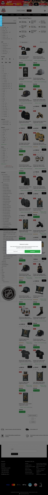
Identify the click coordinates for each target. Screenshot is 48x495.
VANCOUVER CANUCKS (7, 227)
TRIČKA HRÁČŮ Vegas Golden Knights (9, 232)
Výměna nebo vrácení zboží (41, 474)
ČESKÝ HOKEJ (4, 266)
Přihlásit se (14, 453)
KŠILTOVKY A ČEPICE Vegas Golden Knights (9, 234)
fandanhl (3, 466)
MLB (2, 269)
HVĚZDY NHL (4, 261)
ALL (2, 278)
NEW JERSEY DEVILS (6, 209)
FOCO (4, 158)
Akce (4, 29)
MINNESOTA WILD (6, 204)
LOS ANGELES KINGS (6, 202)
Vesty (4, 132)
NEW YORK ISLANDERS (6, 210)
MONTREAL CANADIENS (7, 206)
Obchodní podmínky (28, 472)
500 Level (5, 150)
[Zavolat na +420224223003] (2, 6)
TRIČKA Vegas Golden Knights (8, 231)
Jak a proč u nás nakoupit (40, 468)
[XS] (2, 59)
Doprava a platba (28, 469)
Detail (44, 105)
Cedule (5, 137)
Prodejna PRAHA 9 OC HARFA (30, 466)
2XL (19, 130)
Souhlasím (32, 251)
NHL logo (4, 260)
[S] (6, 59)
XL (33, 108)
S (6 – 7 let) (5, 104)
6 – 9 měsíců (5, 81)
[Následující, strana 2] (33, 419)
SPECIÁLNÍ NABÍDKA (5, 264)
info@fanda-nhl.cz (5, 474)
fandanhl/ (3, 464)
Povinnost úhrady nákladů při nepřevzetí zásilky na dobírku (41, 464)
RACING (3, 275)
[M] (10, 59)
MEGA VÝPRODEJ (5, 174)
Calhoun (5, 155)
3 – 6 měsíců (5, 80)
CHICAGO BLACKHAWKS (7, 201)
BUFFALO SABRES (6, 187)
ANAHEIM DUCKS (5, 184)
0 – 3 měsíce (5, 73)
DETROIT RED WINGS (6, 196)
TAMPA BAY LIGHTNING (7, 223)
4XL (4, 65)
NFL (2, 267)
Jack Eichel (5, 47)
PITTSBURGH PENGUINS (7, 216)
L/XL (4, 72)
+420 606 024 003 (5, 470)
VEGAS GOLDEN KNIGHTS (7, 229)
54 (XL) (4, 98)
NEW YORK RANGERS (6, 212)
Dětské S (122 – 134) (7, 83)
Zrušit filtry (8, 166)
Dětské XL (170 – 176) (7, 88)
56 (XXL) (5, 100)
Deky (4, 135)
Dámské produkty (6, 121)
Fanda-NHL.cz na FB (5, 468)
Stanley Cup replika (7, 129)
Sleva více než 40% (6, 179)
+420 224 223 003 (5, 472)
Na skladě (5, 27)
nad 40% (5, 35)
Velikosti (37, 472)
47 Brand (5, 148)
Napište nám (27, 468)
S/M (4, 68)
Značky (3, 280)
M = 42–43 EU (6, 113)
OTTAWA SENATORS (6, 213)
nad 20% (5, 37)
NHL (2, 182)
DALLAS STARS (5, 195)
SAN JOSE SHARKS (6, 218)
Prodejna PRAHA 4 (25, 6)
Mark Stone (5, 50)
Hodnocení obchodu (28, 471)
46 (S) (4, 93)
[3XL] (10, 62)
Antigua (5, 153)
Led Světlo (5, 131)
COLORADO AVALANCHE (7, 192)
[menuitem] (4, 14)
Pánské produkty (7, 124)
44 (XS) (4, 91)
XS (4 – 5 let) (5, 103)
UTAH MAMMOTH (6, 226)
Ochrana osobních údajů (29, 474)
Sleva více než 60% (6, 178)
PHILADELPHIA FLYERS (6, 215)
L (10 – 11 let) (6, 108)
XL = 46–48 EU (6, 116)
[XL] (2, 62)
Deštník (5, 134)
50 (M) (4, 95)
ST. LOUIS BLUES (6, 221)
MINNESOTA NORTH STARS (8, 256)
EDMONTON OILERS (6, 198)
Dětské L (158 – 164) (7, 86)
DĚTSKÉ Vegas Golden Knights (8, 239)
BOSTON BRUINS (6, 185)
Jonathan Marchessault (7, 48)
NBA (2, 270)
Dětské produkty (6, 122)
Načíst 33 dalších (32, 415)
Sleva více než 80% (6, 176)
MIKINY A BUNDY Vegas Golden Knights (9, 236)
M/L (4, 70)
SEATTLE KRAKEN (6, 220)
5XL (4, 67)
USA (4, 101)
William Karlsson (6, 51)
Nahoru (33, 421)
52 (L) (4, 96)
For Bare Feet (6, 160)
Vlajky (4, 142)
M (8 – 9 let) (5, 106)
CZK (40, 6)
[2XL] (6, 62)
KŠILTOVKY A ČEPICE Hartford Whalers (10, 255)
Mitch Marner (6, 53)
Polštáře (5, 140)
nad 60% (5, 33)
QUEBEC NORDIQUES (6, 258)
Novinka (5, 30)
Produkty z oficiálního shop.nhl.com (40, 471)
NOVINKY (3, 277)
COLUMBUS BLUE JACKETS (7, 193)
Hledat (29, 10)
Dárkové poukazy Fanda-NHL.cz (40, 467)
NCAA (3, 274)
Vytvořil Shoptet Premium (25, 493)
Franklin (5, 162)
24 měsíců (5, 78)
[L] (13, 59)
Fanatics (5, 157)
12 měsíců (5, 75)
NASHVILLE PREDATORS (7, 207)
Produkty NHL (4, 263)
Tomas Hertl (5, 43)
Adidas (4, 152)
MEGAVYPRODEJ (6, 32)
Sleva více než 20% (6, 181)
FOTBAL (3, 272)
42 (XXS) (5, 90)
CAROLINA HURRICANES (7, 190)
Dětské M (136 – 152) (7, 85)
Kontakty (18, 6)
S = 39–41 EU (5, 111)
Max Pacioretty (6, 45)
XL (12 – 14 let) (6, 109)
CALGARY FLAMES (6, 188)
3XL (22, 130)
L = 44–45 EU (5, 114)
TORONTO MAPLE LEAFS (7, 224)
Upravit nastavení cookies (33, 492)
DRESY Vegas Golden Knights (8, 238)
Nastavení (16, 251)
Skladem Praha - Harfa (7, 38)
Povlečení (5, 139)
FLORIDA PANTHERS (6, 199)
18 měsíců (5, 76)
